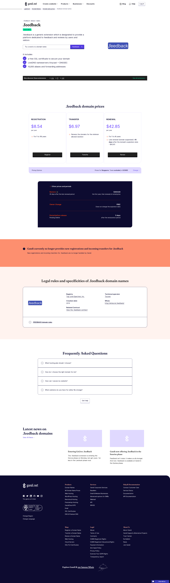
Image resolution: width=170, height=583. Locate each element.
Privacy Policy (94, 551)
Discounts (91, 4)
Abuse (92, 530)
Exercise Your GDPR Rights (99, 554)
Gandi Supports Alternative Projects (135, 533)
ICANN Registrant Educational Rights (102, 542)
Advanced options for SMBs (99, 496)
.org (52, 78)
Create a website (49, 4)
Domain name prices (49, 9)
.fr (57, 78)
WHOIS (92, 505)
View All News (28, 437)
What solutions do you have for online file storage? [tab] (64, 390)
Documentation (128, 493)
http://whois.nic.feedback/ (114, 303)
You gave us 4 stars (29, 499)
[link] (24, 496)
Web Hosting (69, 493)
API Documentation (129, 496)
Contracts (93, 536)
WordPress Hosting (71, 496)
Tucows (108, 296)
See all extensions (139, 78)
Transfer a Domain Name (73, 533)
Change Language (29, 519)
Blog (124, 4)
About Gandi (127, 530)
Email (66, 508)
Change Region (28, 516)
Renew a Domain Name (72, 536)
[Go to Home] (31, 4)
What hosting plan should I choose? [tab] (58, 363)
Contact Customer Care (131, 487)
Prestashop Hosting (71, 502)
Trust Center (127, 536)
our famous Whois (86, 567)
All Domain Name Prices (72, 490)
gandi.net (27, 9)
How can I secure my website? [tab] (56, 381)
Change (135, 170)
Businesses (77, 4)
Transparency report (97, 557)
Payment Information (97, 545)
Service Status (128, 490)
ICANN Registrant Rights (98, 539)
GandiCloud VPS (70, 505)
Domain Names (36, 9)
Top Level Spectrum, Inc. (75, 296)
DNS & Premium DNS (71, 514)
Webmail (93, 499)
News (125, 542)
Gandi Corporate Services (98, 487)
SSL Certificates (70, 511)
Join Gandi (126, 545)
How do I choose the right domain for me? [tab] (60, 372)
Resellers (93, 490)
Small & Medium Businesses (99, 493)
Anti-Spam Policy (95, 548)
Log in (142, 4)
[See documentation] (57, 192)
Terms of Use (94, 533)
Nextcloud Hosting (71, 499)
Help (133, 4)
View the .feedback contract (77, 310)
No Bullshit (126, 539)
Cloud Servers (69, 542)
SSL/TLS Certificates (72, 545)
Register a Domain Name (73, 530)
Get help (85, 401)
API (91, 502)
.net (63, 78)
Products (64, 4)
